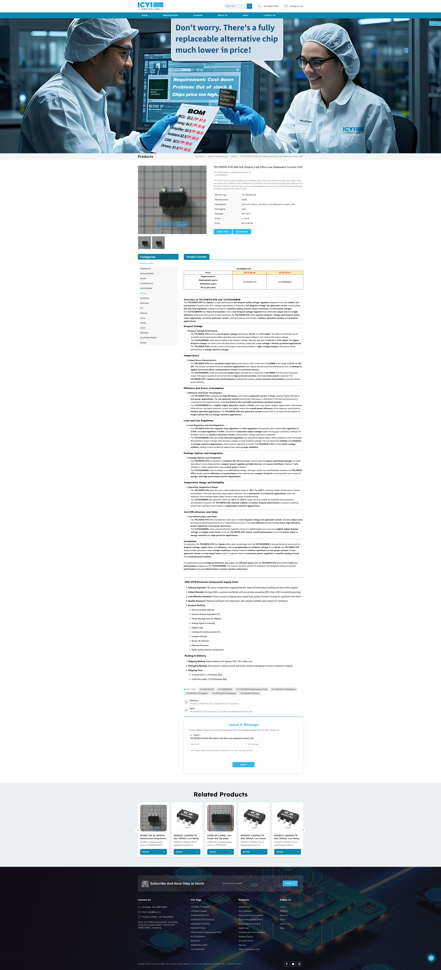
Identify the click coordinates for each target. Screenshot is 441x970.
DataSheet (243, 231)
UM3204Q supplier (199, 911)
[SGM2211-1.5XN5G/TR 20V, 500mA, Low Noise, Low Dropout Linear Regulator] (254, 818)
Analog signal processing (249, 924)
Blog (282, 928)
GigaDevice (145, 268)
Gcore (143, 328)
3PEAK (234, 156)
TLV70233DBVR (225, 689)
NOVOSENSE (146, 288)
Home (145, 15)
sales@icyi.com (296, 6)
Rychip (143, 342)
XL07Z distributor (198, 936)
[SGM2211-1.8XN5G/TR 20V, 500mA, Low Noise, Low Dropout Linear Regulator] (287, 818)
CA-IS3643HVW (198, 949)
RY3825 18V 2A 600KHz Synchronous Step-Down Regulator (153, 837)
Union (142, 318)
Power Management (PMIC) (251, 919)
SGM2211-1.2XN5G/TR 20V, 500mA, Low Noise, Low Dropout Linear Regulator (186, 837)
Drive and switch (246, 941)
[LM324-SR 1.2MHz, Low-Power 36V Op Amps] (220, 818)
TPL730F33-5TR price (249, 693)
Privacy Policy (235, 964)
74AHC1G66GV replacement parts (206, 932)
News (245, 15)
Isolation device (246, 936)
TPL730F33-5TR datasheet (224, 693)
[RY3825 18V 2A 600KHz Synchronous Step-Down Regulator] (153, 818)
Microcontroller (245, 911)
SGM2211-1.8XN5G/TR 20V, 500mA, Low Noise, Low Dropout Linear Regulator (287, 837)
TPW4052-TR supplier (200, 907)
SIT (141, 308)
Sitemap (216, 964)
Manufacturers (170, 15)
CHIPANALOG (146, 283)
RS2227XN (195, 941)
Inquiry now (223, 231)
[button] (303, 830)
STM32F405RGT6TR (200, 915)
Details (145, 852)
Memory (242, 945)
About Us (284, 915)
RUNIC (143, 278)
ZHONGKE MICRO (148, 338)
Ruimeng (144, 333)
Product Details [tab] (196, 256)
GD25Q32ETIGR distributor (203, 919)
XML (223, 964)
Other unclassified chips (249, 949)
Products (198, 15)
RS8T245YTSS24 (198, 928)
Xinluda (143, 313)
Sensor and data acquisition (251, 915)
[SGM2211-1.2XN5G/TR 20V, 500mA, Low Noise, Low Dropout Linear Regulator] (187, 818)
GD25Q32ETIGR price (200, 924)
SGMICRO (144, 298)
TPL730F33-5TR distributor (283, 689)
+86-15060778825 (271, 6)
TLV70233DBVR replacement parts (251, 689)
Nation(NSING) (147, 273)
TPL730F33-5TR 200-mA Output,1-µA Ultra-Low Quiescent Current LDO (222, 738)
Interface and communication (252, 932)
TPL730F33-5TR (207, 689)
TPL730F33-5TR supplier (197, 693)
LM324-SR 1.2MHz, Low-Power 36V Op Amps (219, 837)
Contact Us (269, 15)
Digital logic (244, 928)
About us (222, 15)
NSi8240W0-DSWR (199, 945)
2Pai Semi (144, 303)
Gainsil (143, 323)
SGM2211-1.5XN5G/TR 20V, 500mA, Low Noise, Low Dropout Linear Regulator (253, 837)
